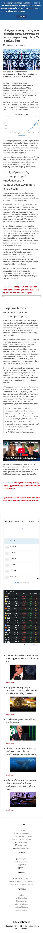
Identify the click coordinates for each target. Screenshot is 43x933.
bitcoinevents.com (21, 904)
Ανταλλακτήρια (22, 862)
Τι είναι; (22, 830)
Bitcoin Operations (31, 926)
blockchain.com (21, 910)
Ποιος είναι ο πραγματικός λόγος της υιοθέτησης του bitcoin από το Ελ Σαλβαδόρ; (21, 485)
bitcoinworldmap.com (22, 907)
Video (22, 868)
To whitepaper (22, 845)
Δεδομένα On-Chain (22, 848)
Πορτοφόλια (22, 859)
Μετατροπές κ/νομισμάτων (22, 884)
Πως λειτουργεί (22, 842)
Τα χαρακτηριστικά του (22, 839)
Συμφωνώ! (21, 16)
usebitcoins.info (21, 898)
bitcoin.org (21, 895)
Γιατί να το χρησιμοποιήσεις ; (22, 836)
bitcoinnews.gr (21, 901)
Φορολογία (22, 865)
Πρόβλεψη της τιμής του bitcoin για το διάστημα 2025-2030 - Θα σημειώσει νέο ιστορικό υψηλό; (20, 290)
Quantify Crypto (34, 645)
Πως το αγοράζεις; (22, 833)
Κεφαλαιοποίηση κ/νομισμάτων (22, 881)
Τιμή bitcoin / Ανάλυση (22, 878)
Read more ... (10, 682)
